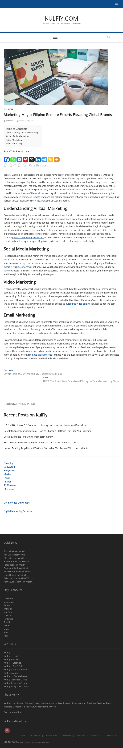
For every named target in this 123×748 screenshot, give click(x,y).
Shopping (8, 463)
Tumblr (7, 622)
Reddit (7, 625)
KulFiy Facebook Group (15, 679)
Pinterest (8, 618)
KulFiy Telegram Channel (16, 686)
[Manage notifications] (7, 730)
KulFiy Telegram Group (15, 683)
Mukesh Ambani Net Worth (17, 571)
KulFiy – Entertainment (15, 669)
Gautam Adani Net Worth (16, 568)
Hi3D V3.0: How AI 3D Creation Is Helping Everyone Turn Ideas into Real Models (46, 425)
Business (8, 109)
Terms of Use (112, 735)
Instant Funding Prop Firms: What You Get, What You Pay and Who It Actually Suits (47, 448)
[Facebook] (7, 158)
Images (7, 481)
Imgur (7, 629)
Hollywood (9, 470)
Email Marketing (13, 143)
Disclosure (81, 736)
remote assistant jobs (41, 354)
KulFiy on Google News (15, 676)
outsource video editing (78, 303)
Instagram (9, 602)
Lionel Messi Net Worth (15, 575)
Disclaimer (66, 736)
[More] (57, 158)
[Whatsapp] (13, 158)
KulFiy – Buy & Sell (13, 666)
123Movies (10, 485)
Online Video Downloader (17, 502)
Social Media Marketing (17, 136)
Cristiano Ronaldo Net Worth (18, 578)
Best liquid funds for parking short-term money (28, 436)
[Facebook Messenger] (19, 158)
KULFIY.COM (61, 18)
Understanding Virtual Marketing (21, 132)
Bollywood (9, 466)
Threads (8, 608)
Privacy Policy (51, 736)
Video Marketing (13, 140)
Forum (7, 477)
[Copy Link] (50, 158)
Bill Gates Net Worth (14, 558)
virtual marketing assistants (29, 237)
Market (8, 474)
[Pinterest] (25, 158)
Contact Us (35, 736)
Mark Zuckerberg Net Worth (18, 581)
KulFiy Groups (11, 672)
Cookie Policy (95, 736)
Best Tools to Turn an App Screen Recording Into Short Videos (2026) (40, 442)
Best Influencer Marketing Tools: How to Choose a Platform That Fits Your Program (47, 430)
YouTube (8, 612)
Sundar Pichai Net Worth (16, 561)
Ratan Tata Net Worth (14, 564)
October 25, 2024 (26, 120)
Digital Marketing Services (18, 511)
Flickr (6, 632)
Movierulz (9, 488)
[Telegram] (44, 158)
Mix (6, 635)
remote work (39, 196)
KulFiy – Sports (11, 659)
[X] (32, 158)
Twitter (7, 605)
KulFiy (7, 652)
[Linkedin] (38, 158)
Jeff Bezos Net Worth (14, 554)
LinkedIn (8, 615)
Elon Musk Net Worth (14, 551)
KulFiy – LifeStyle (12, 662)
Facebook (8, 598)
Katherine (9, 120)
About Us (21, 736)
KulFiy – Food (11, 656)
